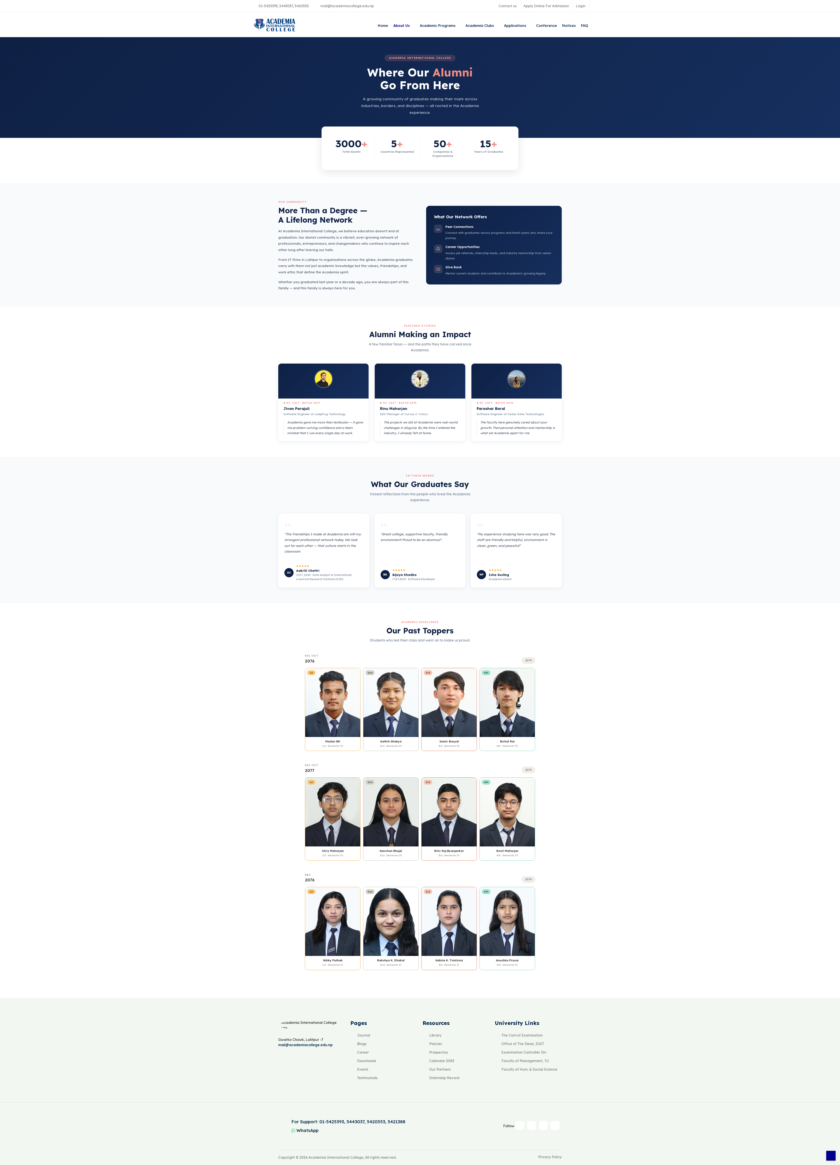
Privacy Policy (550, 1157)
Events (362, 1069)
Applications (515, 25)
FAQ (584, 25)
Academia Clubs (480, 25)
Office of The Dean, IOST (522, 1044)
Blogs (361, 1044)
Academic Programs (438, 25)
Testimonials (367, 1078)
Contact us (508, 6)
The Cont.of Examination (522, 1035)
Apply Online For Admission (546, 6)
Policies (435, 1044)
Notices (569, 25)
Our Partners (440, 1069)
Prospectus (438, 1052)
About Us (402, 25)
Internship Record (444, 1078)
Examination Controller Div (523, 1052)
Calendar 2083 (441, 1061)
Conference (546, 25)
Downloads (366, 1061)
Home (383, 25)
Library (435, 1035)
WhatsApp (307, 1130)
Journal (363, 1035)
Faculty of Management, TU (525, 1061)
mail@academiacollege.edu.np (347, 6)
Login (580, 6)
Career (363, 1052)
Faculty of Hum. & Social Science (529, 1069)
